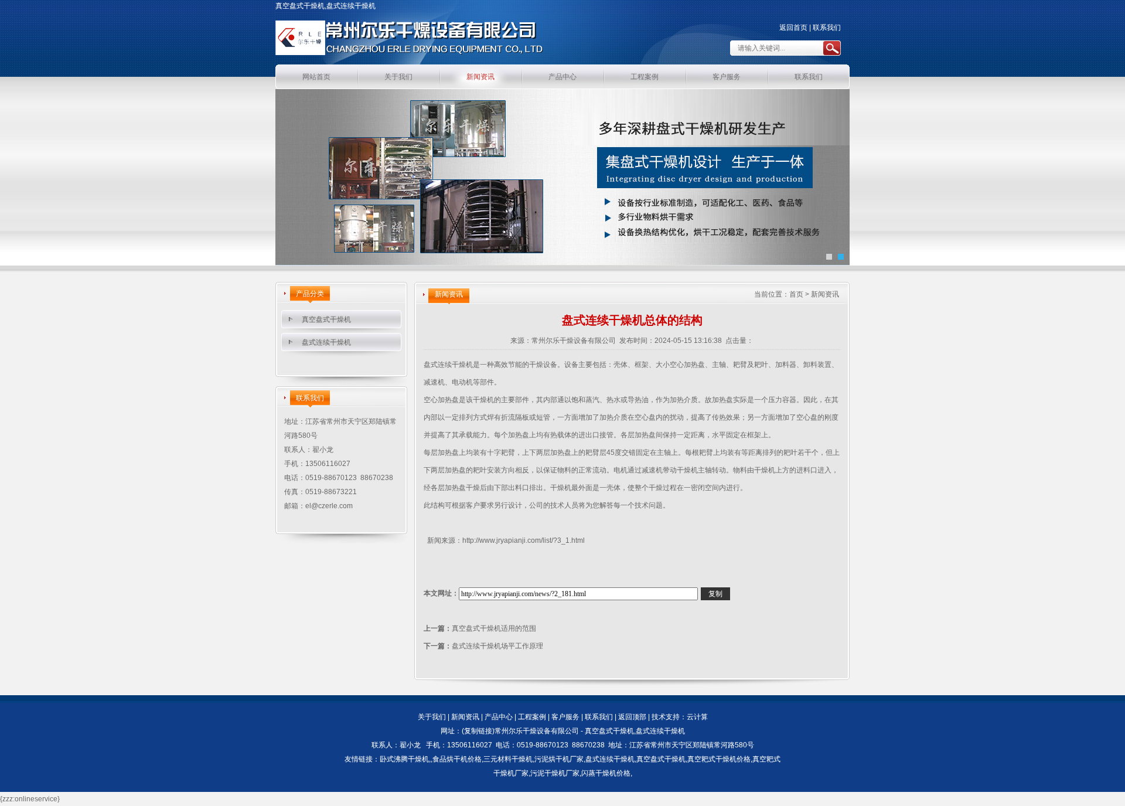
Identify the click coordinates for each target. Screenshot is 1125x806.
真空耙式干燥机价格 (719, 759)
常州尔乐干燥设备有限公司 (573, 340)
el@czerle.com (329, 506)
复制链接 (478, 731)
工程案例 (644, 77)
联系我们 (827, 27)
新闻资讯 (480, 77)
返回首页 (793, 27)
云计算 (697, 717)
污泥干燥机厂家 (554, 773)
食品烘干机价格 (457, 759)
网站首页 (316, 77)
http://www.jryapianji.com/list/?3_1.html (523, 540)
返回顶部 (632, 717)
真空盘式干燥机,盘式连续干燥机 (635, 731)
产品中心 (562, 77)
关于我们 (398, 77)
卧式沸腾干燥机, (405, 759)
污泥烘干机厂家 (559, 759)
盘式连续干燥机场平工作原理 (497, 646)
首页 (796, 294)
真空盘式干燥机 (326, 319)
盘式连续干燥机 (326, 342)
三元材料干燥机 (508, 759)
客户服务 (726, 77)
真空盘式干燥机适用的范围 (494, 628)
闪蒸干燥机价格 (605, 773)
